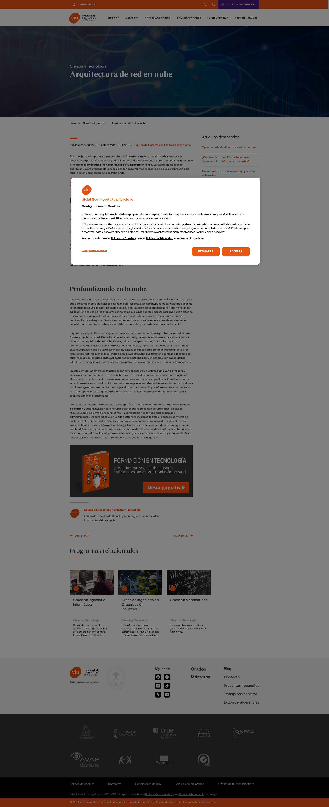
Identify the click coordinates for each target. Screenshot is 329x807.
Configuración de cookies (94, 251)
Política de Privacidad (159, 238)
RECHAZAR (206, 251)
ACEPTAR (236, 251)
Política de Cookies (123, 238)
